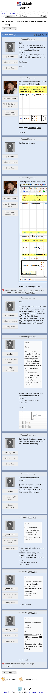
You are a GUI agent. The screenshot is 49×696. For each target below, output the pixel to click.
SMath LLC (8, 692)
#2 (20, 78)
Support (41, 692)
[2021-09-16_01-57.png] (33, 428)
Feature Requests (38, 21)
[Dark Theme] (25, 689)
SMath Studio (22, 21)
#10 (20, 571)
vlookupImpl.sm (34, 127)
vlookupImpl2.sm (35, 286)
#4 (20, 178)
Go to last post (41, 35)
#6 (20, 336)
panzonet (10, 56)
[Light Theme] (20, 689)
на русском (31, 692)
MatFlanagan (10, 315)
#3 (20, 139)
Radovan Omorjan (21, 290)
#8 (20, 474)
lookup (7, 24)
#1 (20, 39)
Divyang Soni (10, 452)
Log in (4, 13)
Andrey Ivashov (10, 98)
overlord (10, 354)
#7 (20, 435)
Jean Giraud (10, 534)
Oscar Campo (20, 663)
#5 (20, 298)
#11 (20, 612)
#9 (20, 517)
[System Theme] (29, 689)
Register (12, 13)
